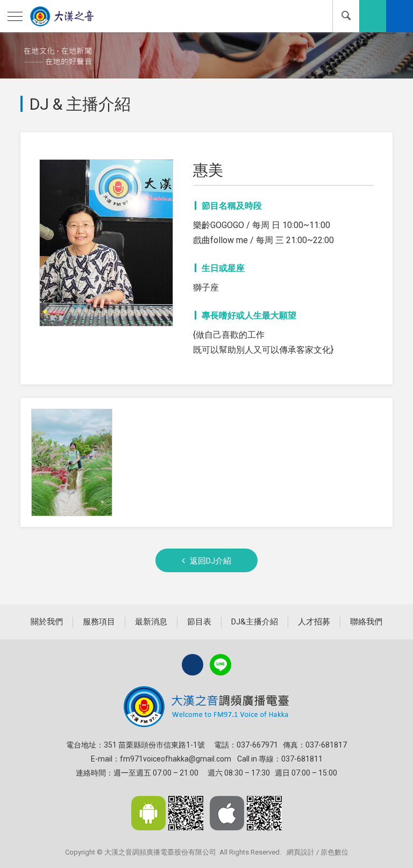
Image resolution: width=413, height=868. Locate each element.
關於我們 (47, 622)
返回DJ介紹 (210, 561)
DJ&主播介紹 (254, 622)
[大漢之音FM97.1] (60, 16)
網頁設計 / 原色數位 (317, 852)
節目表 (199, 622)
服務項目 (99, 622)
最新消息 (151, 622)
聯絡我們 (366, 622)
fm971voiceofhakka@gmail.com (175, 759)
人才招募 (314, 622)
